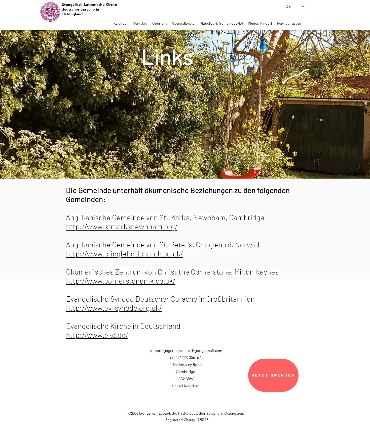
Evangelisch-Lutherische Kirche (89, 4)
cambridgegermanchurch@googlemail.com (186, 350)
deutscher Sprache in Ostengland (80, 11)
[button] (159, 22)
